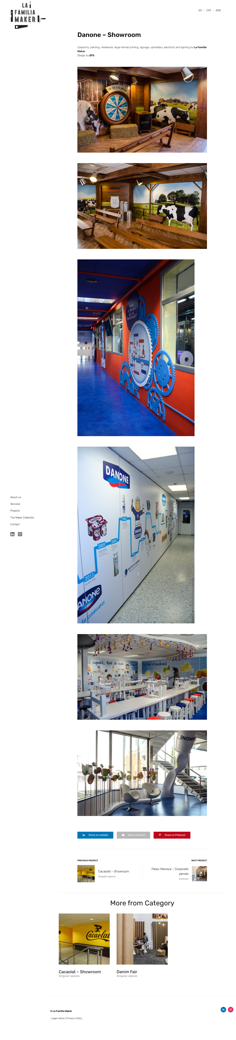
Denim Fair (127, 971)
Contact (15, 524)
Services (15, 504)
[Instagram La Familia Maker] (20, 535)
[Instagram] (230, 1009)
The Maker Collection (22, 517)
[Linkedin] (223, 1009)
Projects (15, 510)
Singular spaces (69, 976)
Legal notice (58, 1018)
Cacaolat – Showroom (80, 971)
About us (15, 497)
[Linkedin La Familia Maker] (12, 535)
